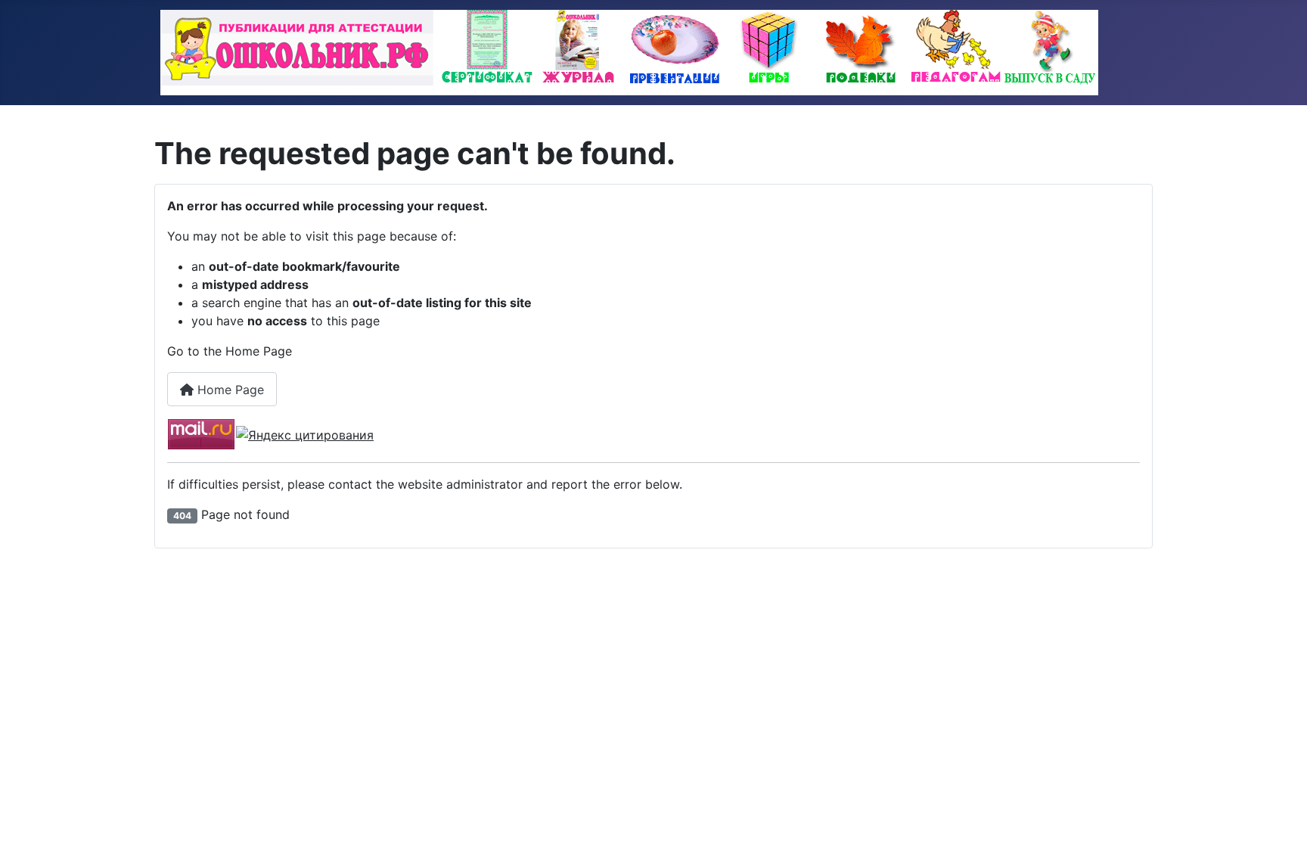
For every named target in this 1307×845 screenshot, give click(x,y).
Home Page (229, 389)
